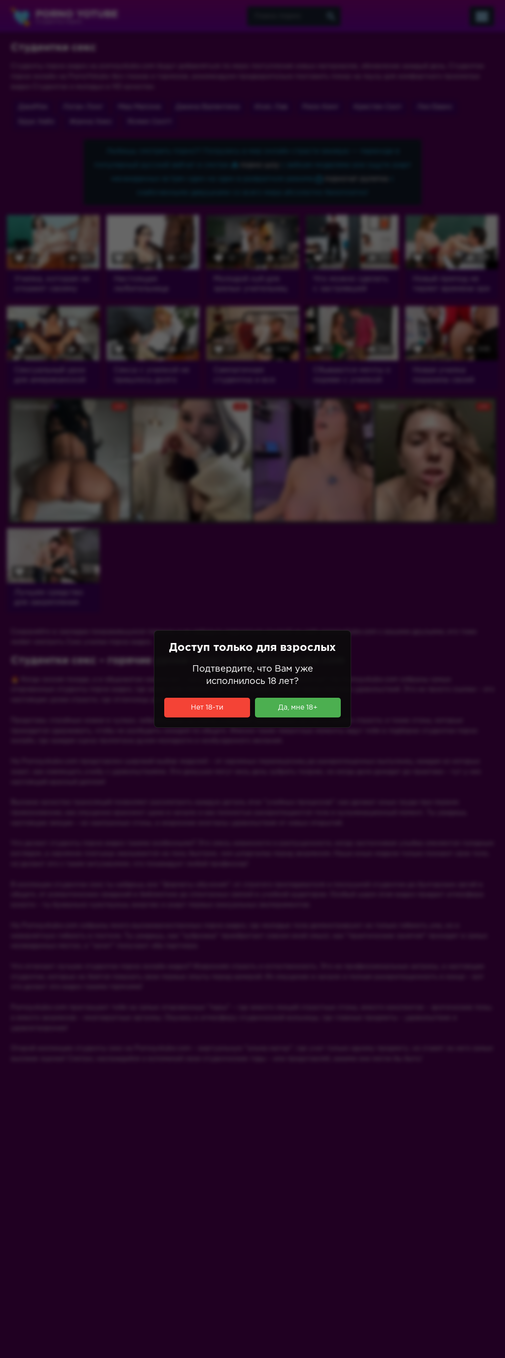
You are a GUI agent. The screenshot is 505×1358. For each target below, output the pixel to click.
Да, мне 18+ (298, 708)
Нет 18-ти (207, 708)
